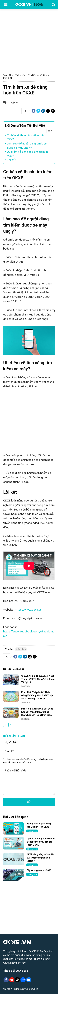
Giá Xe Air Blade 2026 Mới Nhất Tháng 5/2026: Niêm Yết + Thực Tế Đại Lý (37, 679)
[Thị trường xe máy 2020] (13, 875)
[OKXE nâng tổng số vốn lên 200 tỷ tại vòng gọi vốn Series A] (13, 859)
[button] (47, 130)
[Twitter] (38, 111)
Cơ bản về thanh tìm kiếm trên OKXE (25, 137)
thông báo (21, 649)
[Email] (48, 111)
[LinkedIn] (28, 980)
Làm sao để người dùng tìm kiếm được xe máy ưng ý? (27, 145)
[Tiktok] (17, 980)
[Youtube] (12, 980)
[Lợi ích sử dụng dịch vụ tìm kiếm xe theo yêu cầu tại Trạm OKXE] (13, 843)
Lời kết (11, 160)
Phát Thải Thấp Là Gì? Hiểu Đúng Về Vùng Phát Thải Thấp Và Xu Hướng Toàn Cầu (37, 695)
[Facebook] (33, 111)
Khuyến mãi (32, 849)
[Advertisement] (29, 40)
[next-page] (10, 725)
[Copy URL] (53, 111)
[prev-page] (5, 725)
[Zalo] (23, 980)
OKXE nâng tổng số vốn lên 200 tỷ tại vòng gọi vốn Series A (40, 857)
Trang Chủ (8, 75)
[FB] (6, 980)
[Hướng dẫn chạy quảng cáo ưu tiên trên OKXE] (13, 828)
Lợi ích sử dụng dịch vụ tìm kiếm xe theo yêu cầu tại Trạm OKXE (40, 841)
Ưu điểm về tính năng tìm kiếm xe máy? (27, 154)
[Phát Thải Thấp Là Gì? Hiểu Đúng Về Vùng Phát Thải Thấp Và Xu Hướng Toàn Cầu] (11, 696)
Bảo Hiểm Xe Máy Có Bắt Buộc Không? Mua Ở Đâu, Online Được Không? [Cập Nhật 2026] (37, 711)
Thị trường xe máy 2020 (38, 870)
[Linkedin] (43, 111)
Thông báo (20, 75)
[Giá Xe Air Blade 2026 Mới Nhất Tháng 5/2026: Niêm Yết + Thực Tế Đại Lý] (11, 679)
